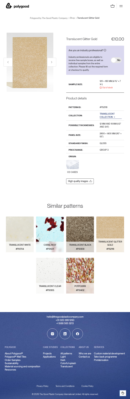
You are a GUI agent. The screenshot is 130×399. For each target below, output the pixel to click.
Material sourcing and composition (22, 366)
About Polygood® (14, 353)
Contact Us (123, 393)
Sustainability (11, 363)
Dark (62, 360)
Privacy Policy (42, 386)
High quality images (78, 181)
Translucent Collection (107, 115)
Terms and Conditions (65, 386)
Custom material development (109, 353)
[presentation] (8, 62)
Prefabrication (101, 360)
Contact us (84, 356)
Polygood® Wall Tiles (15, 356)
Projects (47, 353)
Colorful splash (68, 363)
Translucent (66, 366)
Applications (49, 356)
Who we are (85, 353)
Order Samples (12, 360)
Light (63, 356)
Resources (10, 369)
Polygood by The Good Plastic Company (17, 5)
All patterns (66, 353)
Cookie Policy (87, 386)
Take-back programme (105, 356)
